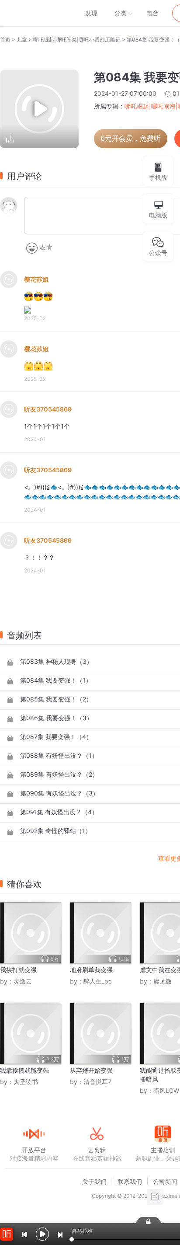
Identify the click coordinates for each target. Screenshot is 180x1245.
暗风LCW (166, 1090)
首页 (5, 39)
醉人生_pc (97, 981)
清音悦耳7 (97, 1081)
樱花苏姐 (36, 279)
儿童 (22, 39)
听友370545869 (48, 409)
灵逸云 (23, 981)
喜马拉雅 (33, 13)
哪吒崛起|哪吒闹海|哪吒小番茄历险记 (77, 39)
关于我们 (94, 1181)
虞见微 (162, 981)
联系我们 (130, 1181)
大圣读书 (26, 1081)
